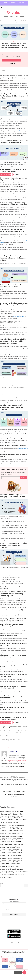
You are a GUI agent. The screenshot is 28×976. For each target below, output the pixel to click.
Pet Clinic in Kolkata (14, 824)
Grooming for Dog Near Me (5, 811)
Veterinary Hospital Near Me (17, 838)
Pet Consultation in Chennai (5, 827)
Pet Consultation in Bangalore (18, 825)
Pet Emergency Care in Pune (20, 874)
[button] (24, 972)
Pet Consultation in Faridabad (6, 831)
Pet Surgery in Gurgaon (15, 863)
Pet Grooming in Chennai (15, 846)
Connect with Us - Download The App (14, 942)
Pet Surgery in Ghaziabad (5, 866)
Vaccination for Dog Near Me (17, 811)
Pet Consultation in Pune (18, 830)
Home (1, 20)
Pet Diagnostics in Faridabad (5, 860)
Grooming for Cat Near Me (18, 814)
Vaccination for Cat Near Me (5, 816)
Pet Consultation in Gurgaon (5, 825)
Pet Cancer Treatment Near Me (6, 844)
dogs (19, 739)
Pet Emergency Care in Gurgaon (20, 871)
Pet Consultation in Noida (18, 831)
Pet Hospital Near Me (17, 844)
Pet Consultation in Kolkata (5, 833)
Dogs (7, 20)
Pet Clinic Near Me (3, 839)
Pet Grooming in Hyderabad (5, 849)
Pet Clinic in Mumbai (23, 819)
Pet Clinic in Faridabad (4, 824)
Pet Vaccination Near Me (5, 835)
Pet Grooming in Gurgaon (15, 847)
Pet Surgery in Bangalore (16, 861)
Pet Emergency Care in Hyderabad (7, 872)
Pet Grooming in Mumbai (17, 849)
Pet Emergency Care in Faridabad (6, 875)
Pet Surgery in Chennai (4, 863)
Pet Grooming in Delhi (4, 847)
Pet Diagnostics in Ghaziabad (6, 858)
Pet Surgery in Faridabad (5, 868)
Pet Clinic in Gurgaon (18, 817)
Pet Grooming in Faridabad (5, 852)
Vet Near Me (11, 839)
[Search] (26, 8)
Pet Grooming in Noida (16, 852)
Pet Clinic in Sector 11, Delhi (5, 838)
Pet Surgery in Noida (15, 868)
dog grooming (4, 739)
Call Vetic (12, 63)
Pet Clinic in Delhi (3, 819)
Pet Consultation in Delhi (17, 827)
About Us (15, 809)
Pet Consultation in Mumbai (18, 828)
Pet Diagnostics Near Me (16, 841)
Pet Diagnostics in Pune (17, 858)
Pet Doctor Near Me (4, 842)
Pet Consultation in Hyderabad (6, 828)
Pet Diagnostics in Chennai (16, 853)
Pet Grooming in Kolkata (4, 853)
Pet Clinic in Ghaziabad (22, 820)
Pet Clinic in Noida (13, 820)
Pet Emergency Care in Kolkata (6, 877)
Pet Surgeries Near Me (4, 846)
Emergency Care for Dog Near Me (17, 813)
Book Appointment (6, 174)
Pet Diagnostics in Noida (17, 860)
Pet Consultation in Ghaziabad (6, 830)
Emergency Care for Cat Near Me (6, 817)
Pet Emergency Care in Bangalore (16, 869)
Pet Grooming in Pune (16, 850)
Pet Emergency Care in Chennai (6, 871)
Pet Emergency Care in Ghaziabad (7, 874)
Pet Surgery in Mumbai (15, 864)
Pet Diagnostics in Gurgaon (16, 855)
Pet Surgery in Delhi (4, 836)
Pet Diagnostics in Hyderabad (6, 857)
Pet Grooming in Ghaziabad (5, 850)
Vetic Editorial (14, 751)
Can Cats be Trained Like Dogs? (14, 794)
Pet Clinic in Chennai (4, 820)
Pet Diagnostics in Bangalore (16, 835)
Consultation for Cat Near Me (5, 814)
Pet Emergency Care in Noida (20, 875)
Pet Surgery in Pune (15, 866)
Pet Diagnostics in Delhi (4, 855)
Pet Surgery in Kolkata (4, 869)
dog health (12, 739)
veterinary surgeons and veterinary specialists (17, 760)
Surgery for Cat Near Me (17, 816)
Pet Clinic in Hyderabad (13, 819)
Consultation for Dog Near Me (6, 809)
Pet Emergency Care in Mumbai (15, 836)
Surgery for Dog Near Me (5, 813)
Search (23, 477)
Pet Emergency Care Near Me (15, 842)
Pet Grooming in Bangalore (17, 833)
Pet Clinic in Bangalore (5, 822)
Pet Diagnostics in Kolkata (5, 861)
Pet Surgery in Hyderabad (5, 864)
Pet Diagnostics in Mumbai (18, 857)
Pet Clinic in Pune (14, 822)
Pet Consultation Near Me (20, 839)
